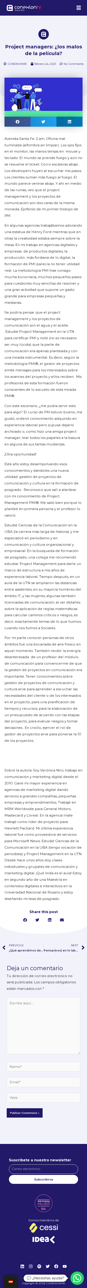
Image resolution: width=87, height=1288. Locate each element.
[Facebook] (56, 1266)
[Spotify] (39, 1266)
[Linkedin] (22, 1266)
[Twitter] (48, 1266)
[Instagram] (31, 1266)
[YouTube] (65, 1266)
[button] (79, 8)
